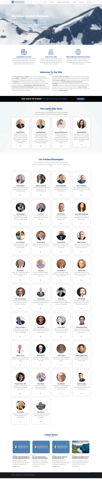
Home (45, 2)
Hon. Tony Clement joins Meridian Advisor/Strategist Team (40, 458)
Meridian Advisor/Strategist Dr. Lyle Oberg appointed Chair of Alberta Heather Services (21, 458)
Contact (89, 2)
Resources (81, 2)
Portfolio (74, 2)
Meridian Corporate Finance (63, 2)
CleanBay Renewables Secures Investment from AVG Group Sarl (80, 458)
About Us (52, 2)
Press (14, 455)
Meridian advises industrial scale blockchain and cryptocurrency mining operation (59, 459)
